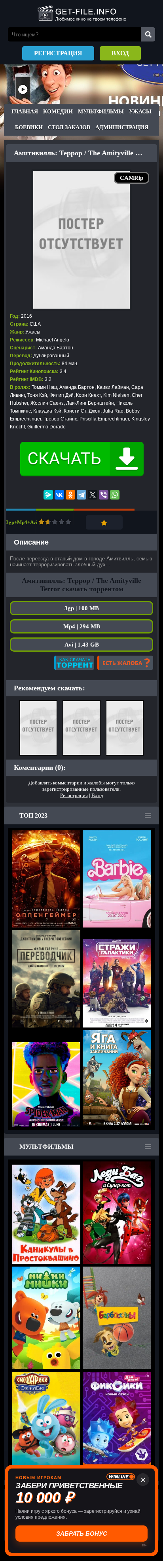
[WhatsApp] (114, 495)
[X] (92, 495)
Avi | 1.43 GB (81, 644)
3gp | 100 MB (81, 608)
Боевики (29, 127)
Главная (24, 112)
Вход (120, 53)
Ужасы (140, 112)
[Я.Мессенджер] (48, 495)
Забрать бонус (81, 1533)
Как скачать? (74, 663)
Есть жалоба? (125, 663)
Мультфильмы (101, 112)
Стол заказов (69, 127)
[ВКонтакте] (59, 495)
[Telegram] (81, 495)
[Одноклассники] (70, 495)
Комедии (58, 112)
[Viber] (103, 495)
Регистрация (58, 53)
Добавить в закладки (104, 522)
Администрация (121, 127)
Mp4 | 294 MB (81, 626)
